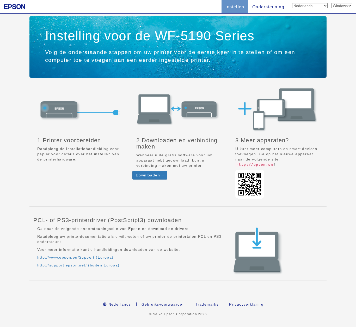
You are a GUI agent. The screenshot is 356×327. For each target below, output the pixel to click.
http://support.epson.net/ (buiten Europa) (78, 265)
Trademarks (207, 304)
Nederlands (119, 304)
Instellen (234, 7)
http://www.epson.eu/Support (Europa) (75, 257)
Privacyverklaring (246, 304)
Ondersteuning (268, 7)
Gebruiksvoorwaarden (163, 304)
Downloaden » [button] (150, 175)
